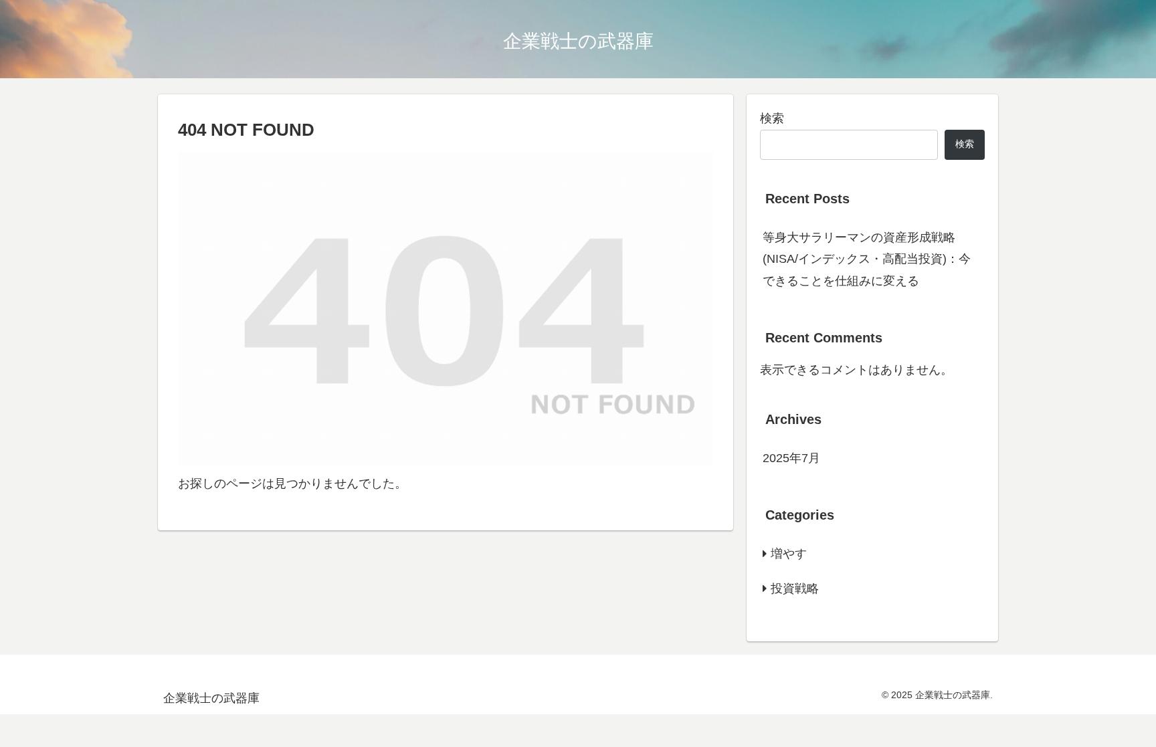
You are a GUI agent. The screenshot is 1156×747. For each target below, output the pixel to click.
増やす (789, 553)
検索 (772, 118)
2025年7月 (791, 458)
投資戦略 (795, 588)
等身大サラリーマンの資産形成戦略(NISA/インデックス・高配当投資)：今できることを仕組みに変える (867, 259)
